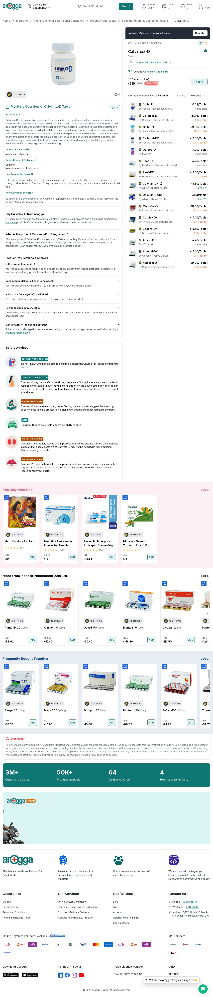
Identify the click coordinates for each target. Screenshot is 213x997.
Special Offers (121, 923)
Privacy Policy (10, 907)
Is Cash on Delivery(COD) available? (26, 294)
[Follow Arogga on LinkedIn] (60, 975)
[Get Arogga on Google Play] (11, 975)
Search (126, 6)
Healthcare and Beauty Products (76, 917)
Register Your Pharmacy (126, 917)
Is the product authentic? (20, 264)
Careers (7, 901)
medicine (10, 222)
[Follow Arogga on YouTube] (81, 975)
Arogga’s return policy (17, 332)
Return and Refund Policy (17, 917)
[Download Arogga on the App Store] (30, 975)
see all (205, 489)
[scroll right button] (207, 529)
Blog (115, 901)
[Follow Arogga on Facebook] (67, 975)
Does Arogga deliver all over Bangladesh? (30, 281)
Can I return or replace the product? (26, 324)
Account (117, 912)
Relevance (196, 95)
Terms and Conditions (15, 912)
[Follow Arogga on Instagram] (74, 975)
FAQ (115, 907)
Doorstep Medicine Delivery (73, 912)
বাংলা (116, 107)
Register (200, 33)
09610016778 (190, 901)
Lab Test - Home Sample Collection (77, 907)
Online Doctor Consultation (72, 901)
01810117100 (192, 907)
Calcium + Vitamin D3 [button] (155, 71)
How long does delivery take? (22, 307)
